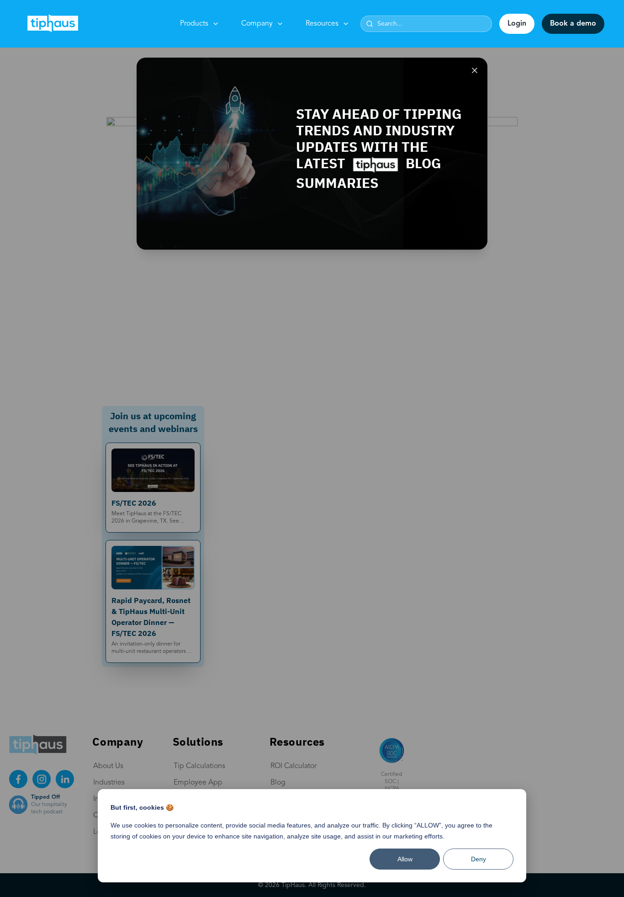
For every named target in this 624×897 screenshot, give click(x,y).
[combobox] (426, 24)
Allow (404, 859)
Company (257, 23)
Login (517, 23)
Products (194, 23)
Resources (322, 23)
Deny (478, 859)
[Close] (474, 70)
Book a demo (573, 23)
